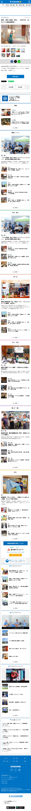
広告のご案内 (4, 783)
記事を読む (15, 76)
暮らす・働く (22, 4)
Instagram (19, 769)
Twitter (15, 769)
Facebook (11, 769)
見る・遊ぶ (12, 4)
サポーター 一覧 (15, 555)
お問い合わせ (4, 781)
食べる (7, 4)
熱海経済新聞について (6, 775)
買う (17, 4)
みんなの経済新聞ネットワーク (15, 796)
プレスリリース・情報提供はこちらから (10, 777)
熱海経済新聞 (14, 2)
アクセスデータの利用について (8, 779)
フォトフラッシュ (5, 17)
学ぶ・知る (28, 4)
